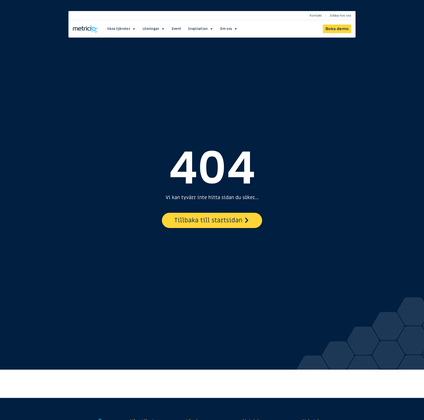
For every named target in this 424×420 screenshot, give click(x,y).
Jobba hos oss (340, 15)
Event (176, 29)
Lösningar (151, 29)
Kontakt (316, 15)
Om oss (226, 29)
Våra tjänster (118, 29)
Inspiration (198, 29)
